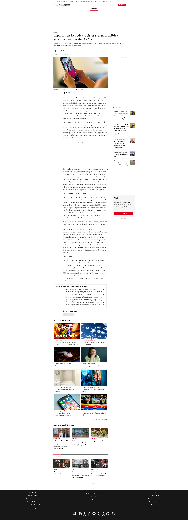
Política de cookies (155, 501)
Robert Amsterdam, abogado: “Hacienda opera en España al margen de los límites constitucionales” (120, 143)
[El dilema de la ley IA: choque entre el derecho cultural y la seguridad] (80, 432)
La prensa (108, 1)
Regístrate (122, 4)
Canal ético (155, 495)
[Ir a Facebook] (75, 514)
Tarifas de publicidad (33, 504)
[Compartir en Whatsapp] (64, 93)
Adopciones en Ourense (63, 1)
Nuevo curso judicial (76, 1)
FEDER (155, 508)
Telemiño (94, 496)
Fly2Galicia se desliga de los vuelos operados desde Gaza (121, 154)
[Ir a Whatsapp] (103, 514)
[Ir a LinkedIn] (89, 514)
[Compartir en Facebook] (66, 93)
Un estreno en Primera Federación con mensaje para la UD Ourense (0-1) (121, 163)
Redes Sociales (68, 314)
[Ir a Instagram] (84, 514)
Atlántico (94, 500)
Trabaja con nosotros (32, 498)
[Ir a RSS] (113, 514)
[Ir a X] (80, 514)
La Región (61, 50)
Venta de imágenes (32, 508)
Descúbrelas (123, 213)
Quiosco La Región (32, 501)
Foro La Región (87, 1)
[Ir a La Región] (63, 5)
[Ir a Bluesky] (98, 514)
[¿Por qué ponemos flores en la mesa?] (99, 432)
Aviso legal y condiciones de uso (155, 504)
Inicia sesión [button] (131, 4)
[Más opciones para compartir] (72, 93)
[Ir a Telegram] (108, 514)
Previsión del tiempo (99, 1)
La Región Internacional (94, 493)
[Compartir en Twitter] (69, 93)
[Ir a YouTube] (94, 514)
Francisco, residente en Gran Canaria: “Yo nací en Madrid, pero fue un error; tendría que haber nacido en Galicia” (121, 116)
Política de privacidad (155, 498)
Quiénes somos (32, 495)
